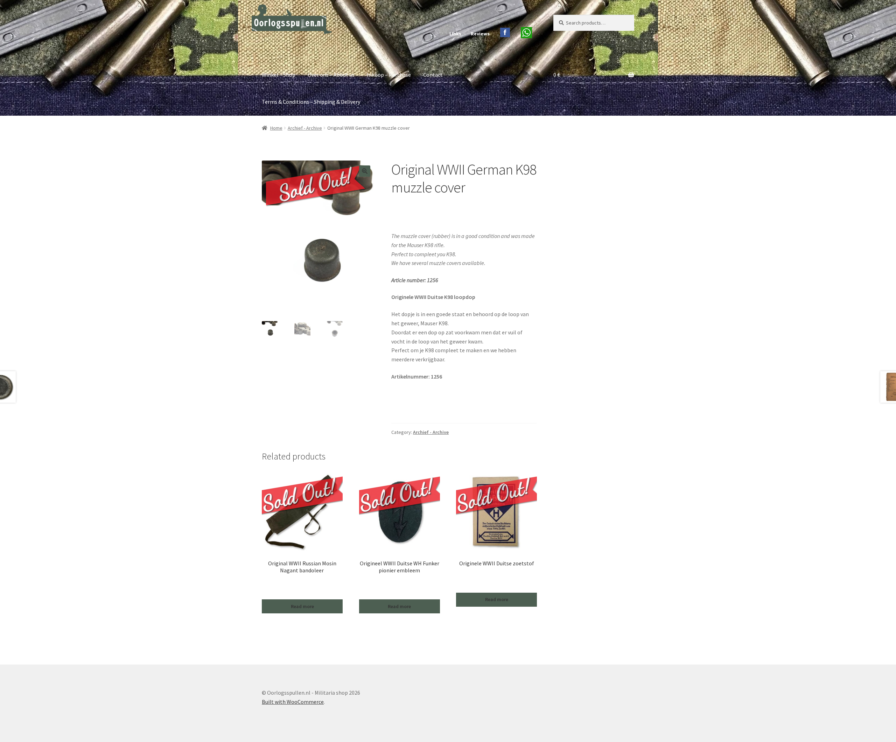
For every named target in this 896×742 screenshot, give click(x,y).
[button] (364, 171)
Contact (433, 74)
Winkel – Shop (278, 74)
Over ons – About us (331, 74)
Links (455, 33)
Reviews (480, 33)
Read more (302, 606)
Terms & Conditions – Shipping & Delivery (311, 101)
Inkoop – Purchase (389, 74)
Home (276, 128)
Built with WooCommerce (293, 701)
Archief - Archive (305, 128)
